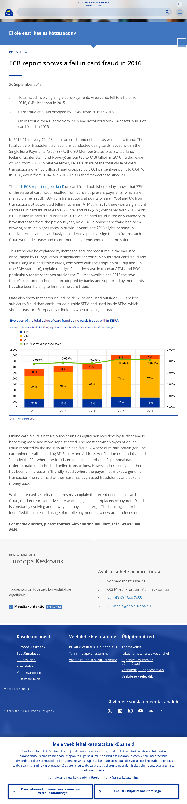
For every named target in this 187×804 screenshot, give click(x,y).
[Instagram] (130, 710)
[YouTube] (140, 710)
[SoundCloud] (150, 710)
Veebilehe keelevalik (137, 676)
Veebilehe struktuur (18, 689)
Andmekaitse (132, 647)
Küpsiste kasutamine (124, 777)
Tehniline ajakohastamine (89, 653)
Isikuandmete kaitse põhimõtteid (76, 777)
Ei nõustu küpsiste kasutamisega (136, 791)
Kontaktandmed (29, 673)
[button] (179, 4)
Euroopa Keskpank (31, 647)
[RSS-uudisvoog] (161, 710)
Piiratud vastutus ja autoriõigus (93, 647)
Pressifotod (25, 666)
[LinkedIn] (120, 710)
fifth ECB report (29, 187)
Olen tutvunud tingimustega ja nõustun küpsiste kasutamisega (50, 791)
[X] (110, 710)
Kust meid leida (29, 679)
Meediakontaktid (29, 607)
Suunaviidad (26, 660)
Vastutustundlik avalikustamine (93, 660)
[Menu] (180, 12)
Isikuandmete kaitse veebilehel (145, 653)
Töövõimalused (28, 653)
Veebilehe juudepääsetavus (143, 670)
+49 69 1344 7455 (127, 598)
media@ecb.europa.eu (132, 606)
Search (167, 12)
